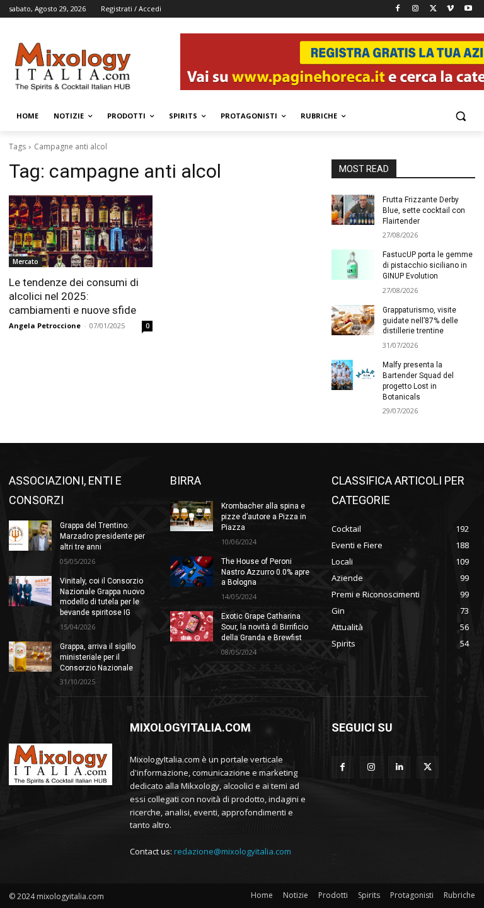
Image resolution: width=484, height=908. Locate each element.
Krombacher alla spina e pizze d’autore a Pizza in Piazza (263, 517)
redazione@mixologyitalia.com (232, 851)
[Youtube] (468, 9)
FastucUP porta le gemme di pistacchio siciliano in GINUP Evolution (428, 265)
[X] (433, 9)
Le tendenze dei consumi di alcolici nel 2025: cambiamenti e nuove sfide (74, 296)
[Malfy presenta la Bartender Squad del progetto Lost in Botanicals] (352, 375)
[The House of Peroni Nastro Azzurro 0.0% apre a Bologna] (191, 571)
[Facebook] (398, 9)
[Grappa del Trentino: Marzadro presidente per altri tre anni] (30, 535)
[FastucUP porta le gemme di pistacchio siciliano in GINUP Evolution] (352, 265)
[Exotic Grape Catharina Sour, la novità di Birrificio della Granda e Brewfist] (191, 626)
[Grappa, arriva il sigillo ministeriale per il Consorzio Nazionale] (30, 656)
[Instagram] (415, 9)
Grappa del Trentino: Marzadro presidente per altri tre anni (102, 536)
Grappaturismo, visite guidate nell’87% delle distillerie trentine (420, 321)
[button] (460, 116)
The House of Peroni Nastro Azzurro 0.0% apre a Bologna (265, 572)
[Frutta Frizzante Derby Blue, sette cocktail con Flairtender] (352, 210)
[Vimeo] (450, 9)
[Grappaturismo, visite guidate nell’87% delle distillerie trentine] (352, 320)
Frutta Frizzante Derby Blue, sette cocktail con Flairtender (424, 210)
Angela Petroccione (45, 325)
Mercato (25, 261)
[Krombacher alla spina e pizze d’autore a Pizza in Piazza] (191, 516)
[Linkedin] (399, 767)
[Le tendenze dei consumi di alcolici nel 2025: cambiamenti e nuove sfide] (81, 231)
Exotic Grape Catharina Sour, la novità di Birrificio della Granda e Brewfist (264, 627)
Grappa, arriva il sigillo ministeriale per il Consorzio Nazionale (97, 657)
